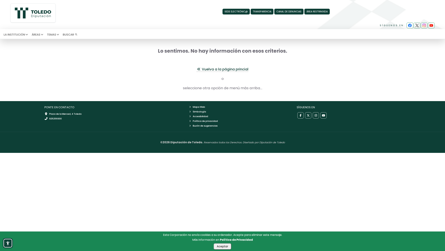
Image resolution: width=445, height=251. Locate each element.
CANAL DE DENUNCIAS (288, 11)
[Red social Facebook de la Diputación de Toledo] (300, 115)
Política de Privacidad (236, 240)
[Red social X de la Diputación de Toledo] (308, 115)
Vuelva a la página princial (224, 69)
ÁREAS (36, 35)
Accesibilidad (200, 116)
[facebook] (410, 25)
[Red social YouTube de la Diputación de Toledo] (323, 115)
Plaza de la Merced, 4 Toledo (65, 113)
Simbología (199, 111)
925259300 (55, 118)
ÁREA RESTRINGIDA (317, 11)
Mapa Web (199, 106)
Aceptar (222, 246)
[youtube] (431, 25)
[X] (417, 25)
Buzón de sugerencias (205, 125)
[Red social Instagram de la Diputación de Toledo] (316, 115)
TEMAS (51, 35)
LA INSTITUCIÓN (14, 35)
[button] (7, 243)
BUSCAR (69, 35)
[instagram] (424, 25)
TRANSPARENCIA (262, 11)
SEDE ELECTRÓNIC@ (236, 11)
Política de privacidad (205, 121)
